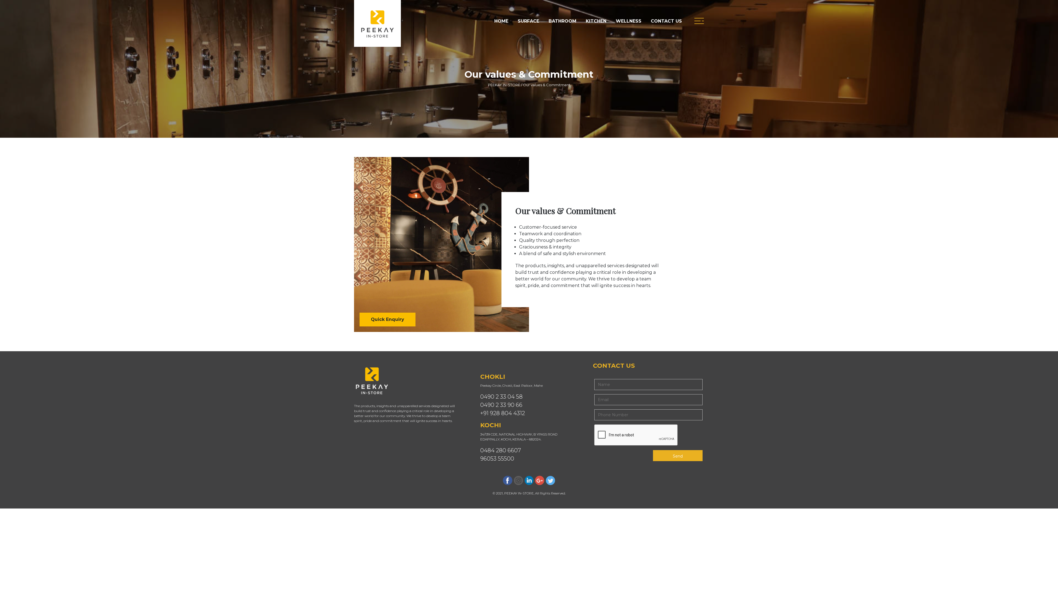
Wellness (628, 21)
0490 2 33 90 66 (501, 405)
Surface (528, 21)
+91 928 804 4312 (502, 413)
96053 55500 (497, 458)
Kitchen (596, 21)
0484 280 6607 (500, 450)
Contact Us (666, 21)
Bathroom (562, 21)
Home (501, 21)
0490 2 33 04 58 (501, 396)
